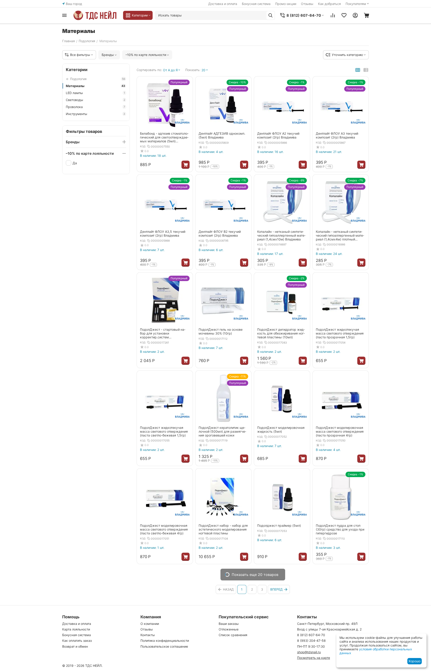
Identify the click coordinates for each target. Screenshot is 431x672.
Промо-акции (285, 4)
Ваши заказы (229, 624)
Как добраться (329, 4)
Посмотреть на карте (313, 658)
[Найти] (270, 15)
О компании (149, 624)
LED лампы (95, 93)
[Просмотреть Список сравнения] (332, 15)
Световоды (95, 100)
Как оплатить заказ (77, 640)
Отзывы (307, 4)
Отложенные (228, 629)
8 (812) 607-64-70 (311, 635)
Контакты (147, 635)
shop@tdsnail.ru (309, 652)
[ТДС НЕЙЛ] (96, 15)
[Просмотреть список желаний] (343, 15)
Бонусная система (256, 4)
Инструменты (95, 114)
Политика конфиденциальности (164, 640)
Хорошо (414, 661)
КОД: (143, 146)
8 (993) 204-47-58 (311, 640)
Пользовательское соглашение (164, 646)
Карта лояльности (76, 629)
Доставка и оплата (222, 4)
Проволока (95, 107)
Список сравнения (233, 635)
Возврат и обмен (75, 646)
